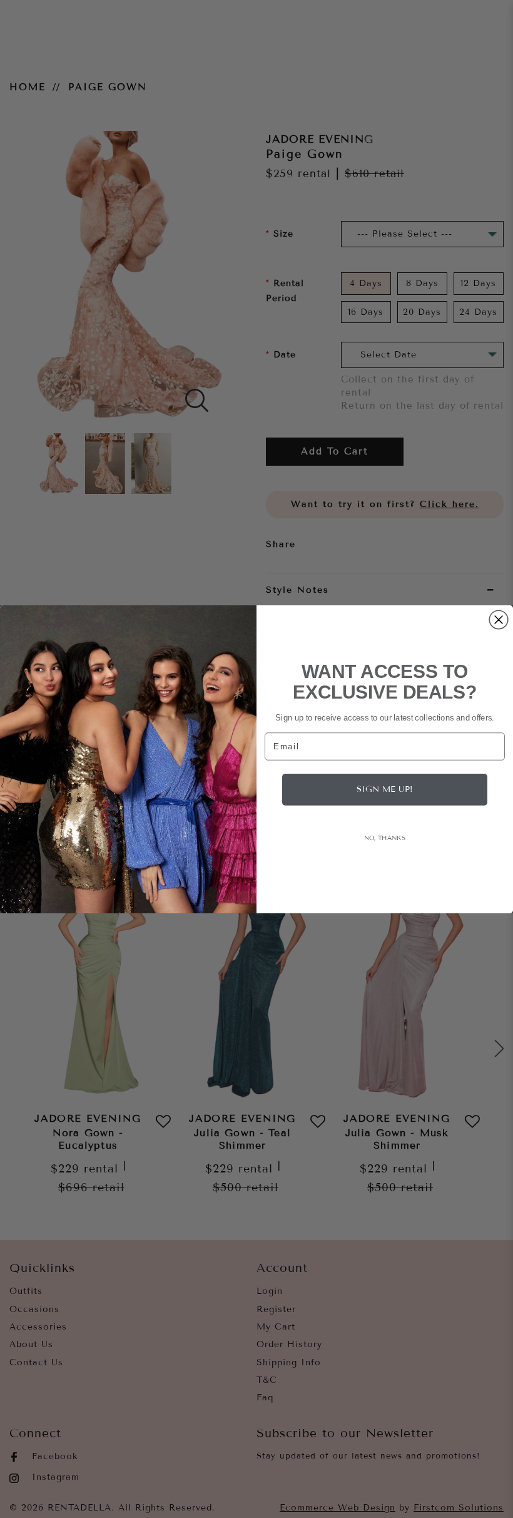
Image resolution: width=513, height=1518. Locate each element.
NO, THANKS (384, 837)
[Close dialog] (498, 619)
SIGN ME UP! (385, 789)
